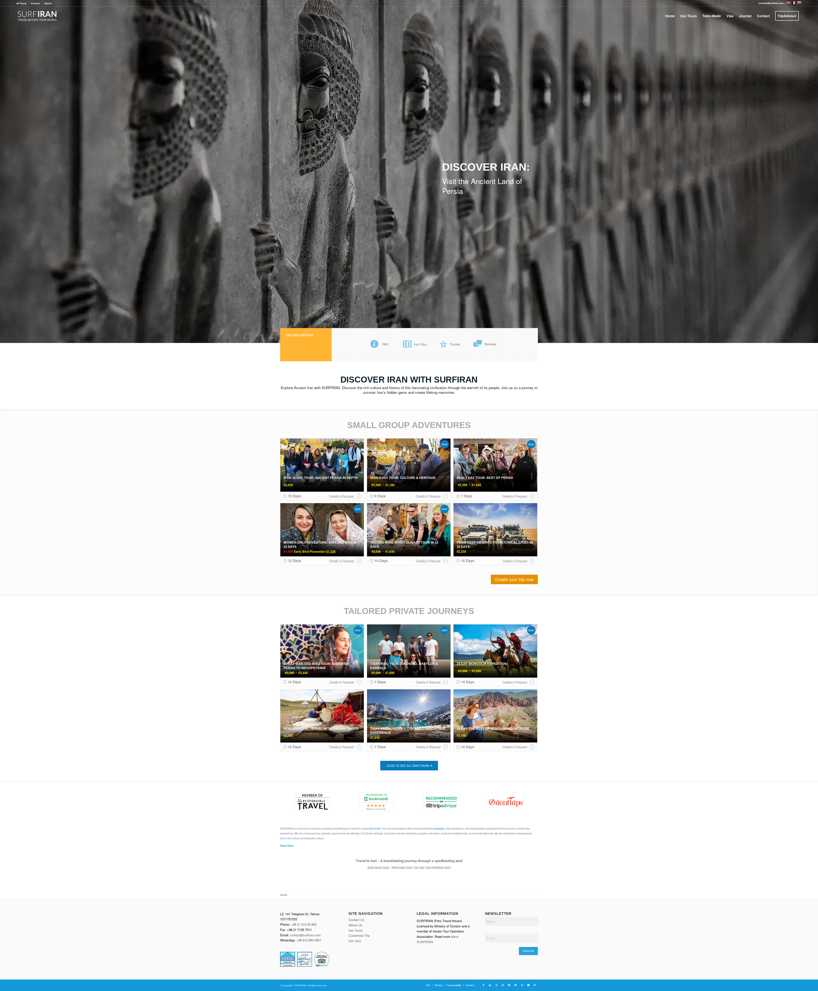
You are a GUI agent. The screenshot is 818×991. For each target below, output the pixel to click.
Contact (35, 3)
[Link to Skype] (509, 985)
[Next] (814, 171)
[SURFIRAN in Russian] (799, 3)
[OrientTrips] (506, 802)
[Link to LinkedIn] (490, 985)
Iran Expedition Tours (438, 867)
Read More (287, 846)
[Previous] (3, 171)
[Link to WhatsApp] (522, 985)
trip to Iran (375, 828)
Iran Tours (356, 930)
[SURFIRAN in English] (789, 3)
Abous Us (355, 925)
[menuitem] (22, 3)
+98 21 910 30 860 (304, 924)
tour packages (436, 828)
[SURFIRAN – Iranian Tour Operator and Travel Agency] (37, 16)
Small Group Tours (378, 867)
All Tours (21, 3)
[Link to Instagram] (503, 985)
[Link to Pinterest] (534, 985)
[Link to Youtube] (528, 985)
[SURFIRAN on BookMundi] (377, 802)
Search (48, 3)
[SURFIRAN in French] (794, 3)
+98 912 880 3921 (308, 940)
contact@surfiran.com (305, 935)
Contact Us (356, 919)
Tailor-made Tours (402, 867)
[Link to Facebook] (483, 985)
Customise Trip (359, 935)
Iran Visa (419, 867)
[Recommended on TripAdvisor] (441, 802)
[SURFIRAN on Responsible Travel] (312, 802)
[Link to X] (496, 985)
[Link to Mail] (515, 985)
